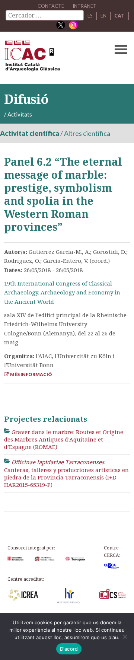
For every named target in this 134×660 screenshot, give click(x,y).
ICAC (53, 58)
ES (90, 16)
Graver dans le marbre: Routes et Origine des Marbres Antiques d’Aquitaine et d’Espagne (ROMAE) (64, 439)
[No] (124, 636)
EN (103, 16)
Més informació (30, 374)
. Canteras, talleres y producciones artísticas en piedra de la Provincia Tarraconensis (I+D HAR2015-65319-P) (66, 473)
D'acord (69, 649)
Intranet (84, 6)
